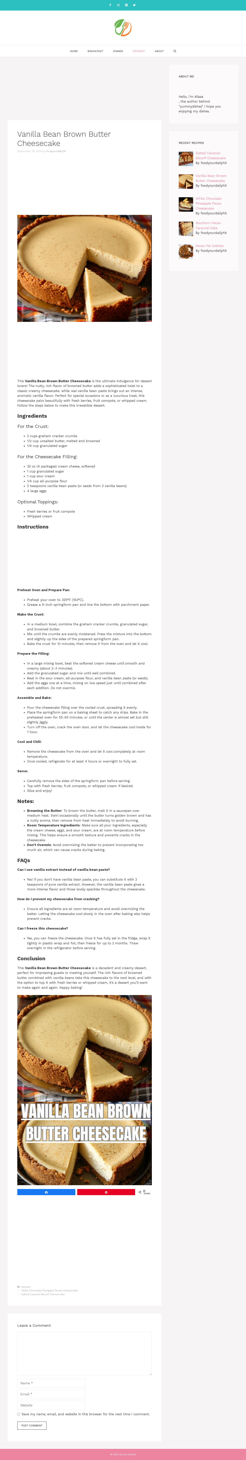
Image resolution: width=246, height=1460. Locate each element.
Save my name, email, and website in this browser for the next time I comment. (86, 1414)
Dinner (118, 51)
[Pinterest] (126, 5)
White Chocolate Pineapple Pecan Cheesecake (49, 1290)
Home (74, 51)
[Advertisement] (84, 91)
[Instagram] (118, 5)
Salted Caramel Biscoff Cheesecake (43, 1294)
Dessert (139, 51)
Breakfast (95, 51)
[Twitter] (134, 5)
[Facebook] (110, 5)
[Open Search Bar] (175, 51)
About (159, 51)
